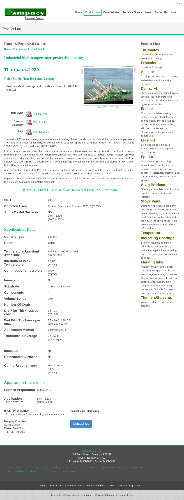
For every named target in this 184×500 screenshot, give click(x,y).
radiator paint (84, 467)
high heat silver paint (60, 471)
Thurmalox (19, 49)
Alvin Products (153, 185)
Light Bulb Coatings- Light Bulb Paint (128, 467)
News (112, 485)
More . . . (139, 485)
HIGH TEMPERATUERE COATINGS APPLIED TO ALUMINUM (72, 189)
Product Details (36, 49)
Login (179, 3)
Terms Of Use (125, 495)
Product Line (56, 485)
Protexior (149, 63)
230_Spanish (40, 122)
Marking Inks (152, 262)
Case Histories (75, 485)
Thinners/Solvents (156, 297)
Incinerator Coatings (23, 471)
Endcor (147, 109)
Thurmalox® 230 (21, 69)
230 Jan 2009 (40, 113)
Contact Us (81, 423)
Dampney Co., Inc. (92, 450)
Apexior (147, 72)
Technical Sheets (96, 485)
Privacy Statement (104, 495)
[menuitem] (93, 12)
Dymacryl (149, 88)
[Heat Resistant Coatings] (108, 86)
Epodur (147, 157)
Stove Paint (150, 201)
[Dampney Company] (25, 13)
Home (7, 49)
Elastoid (148, 140)
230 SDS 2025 (41, 131)
